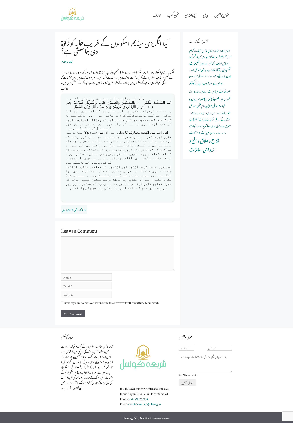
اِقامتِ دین (207, 56)
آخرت (198, 56)
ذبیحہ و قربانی (202, 83)
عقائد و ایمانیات (214, 113)
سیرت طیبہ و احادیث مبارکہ (198, 91)
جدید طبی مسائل (201, 69)
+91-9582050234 (138, 398)
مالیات (202, 118)
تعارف (157, 14)
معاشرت (205, 125)
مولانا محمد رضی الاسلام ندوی (74, 209)
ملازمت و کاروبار (214, 132)
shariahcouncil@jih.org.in (144, 403)
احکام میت (225, 50)
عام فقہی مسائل (197, 105)
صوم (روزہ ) (196, 98)
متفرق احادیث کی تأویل (221, 126)
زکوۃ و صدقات (67, 61)
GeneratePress (161, 418)
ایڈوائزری (190, 14)
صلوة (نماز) (211, 98)
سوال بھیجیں (187, 382)
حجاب (223, 75)
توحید (210, 70)
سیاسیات (213, 90)
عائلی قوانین (211, 105)
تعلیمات (194, 62)
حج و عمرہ (217, 75)
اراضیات (217, 50)
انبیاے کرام (195, 50)
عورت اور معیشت (195, 112)
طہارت (221, 105)
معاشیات (194, 125)
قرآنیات (210, 118)
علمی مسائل (206, 113)
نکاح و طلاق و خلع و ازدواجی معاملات (204, 144)
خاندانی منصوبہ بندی (196, 75)
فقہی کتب (173, 14)
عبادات (225, 112)
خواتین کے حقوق (215, 83)
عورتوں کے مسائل (222, 119)
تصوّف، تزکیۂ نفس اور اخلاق (211, 63)
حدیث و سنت (208, 76)
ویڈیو (205, 14)
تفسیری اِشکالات (221, 69)
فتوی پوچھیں (221, 14)
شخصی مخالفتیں (225, 99)
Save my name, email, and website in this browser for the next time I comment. (111, 302)
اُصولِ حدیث (217, 56)
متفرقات (194, 118)
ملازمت (223, 133)
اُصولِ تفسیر (227, 56)
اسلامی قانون (208, 50)
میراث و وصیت (199, 132)
